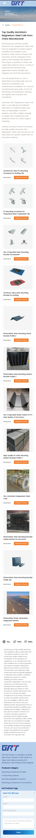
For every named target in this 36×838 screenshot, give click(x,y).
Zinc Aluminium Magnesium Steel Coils (16, 497)
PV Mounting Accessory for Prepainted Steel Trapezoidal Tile (16, 212)
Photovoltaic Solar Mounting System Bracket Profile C (17, 375)
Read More (7, 178)
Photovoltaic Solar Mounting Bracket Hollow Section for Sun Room (17, 538)
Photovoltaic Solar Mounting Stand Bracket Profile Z (17, 334)
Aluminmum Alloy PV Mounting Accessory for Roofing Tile (15, 172)
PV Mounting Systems (10, 775)
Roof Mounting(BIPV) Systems (14, 779)
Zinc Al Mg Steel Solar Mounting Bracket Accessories (16, 253)
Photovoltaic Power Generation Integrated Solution (15, 619)
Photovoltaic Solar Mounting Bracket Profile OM (17, 578)
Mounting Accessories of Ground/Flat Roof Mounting (17, 782)
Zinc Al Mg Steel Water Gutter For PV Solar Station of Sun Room (17, 416)
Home (7, 25)
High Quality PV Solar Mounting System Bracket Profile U (15, 456)
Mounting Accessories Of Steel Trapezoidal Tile (14, 772)
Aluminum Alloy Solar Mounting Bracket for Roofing (15, 294)
